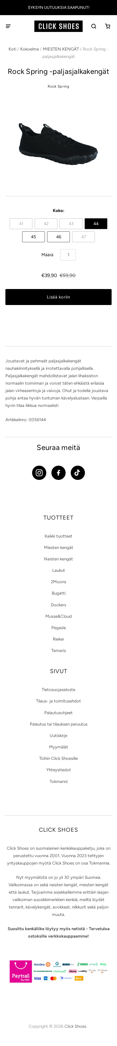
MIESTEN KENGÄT (61, 49)
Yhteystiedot (58, 769)
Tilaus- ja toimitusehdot (58, 701)
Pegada (58, 627)
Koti (12, 49)
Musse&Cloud (58, 616)
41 (21, 223)
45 (33, 236)
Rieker (58, 639)
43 (71, 223)
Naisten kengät (58, 559)
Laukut (58, 570)
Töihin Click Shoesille (58, 758)
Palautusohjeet (58, 712)
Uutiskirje (58, 735)
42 (46, 223)
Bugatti (59, 593)
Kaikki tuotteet (58, 536)
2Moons (58, 581)
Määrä (47, 254)
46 (58, 236)
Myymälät (58, 747)
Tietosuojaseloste (58, 689)
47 (83, 236)
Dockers (58, 604)
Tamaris (58, 650)
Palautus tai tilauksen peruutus (58, 724)
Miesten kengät (58, 547)
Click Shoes (75, 1026)
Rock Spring (58, 86)
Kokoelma (29, 49)
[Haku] (94, 26)
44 (96, 223)
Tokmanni (59, 781)
